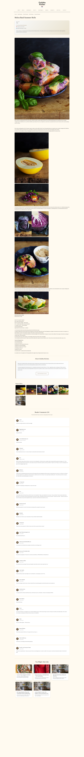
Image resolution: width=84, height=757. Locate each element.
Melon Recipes (25, 14)
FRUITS (35, 10)
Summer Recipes (37, 14)
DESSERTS (53, 10)
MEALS (23, 10)
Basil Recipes (20, 14)
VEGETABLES (41, 10)
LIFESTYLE (59, 10)
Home (16, 14)
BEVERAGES (29, 10)
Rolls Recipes (31, 14)
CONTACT (64, 10)
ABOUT (19, 10)
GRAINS (47, 10)
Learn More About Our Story (42, 373)
